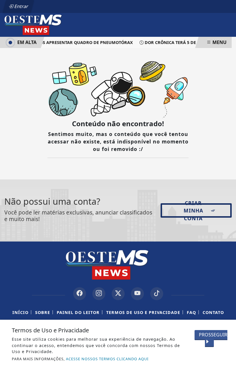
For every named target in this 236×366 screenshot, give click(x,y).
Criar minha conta (193, 210)
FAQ (191, 312)
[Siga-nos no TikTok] (156, 293)
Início (20, 312)
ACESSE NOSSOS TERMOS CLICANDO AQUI (107, 358)
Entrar (20, 6)
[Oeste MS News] (40, 24)
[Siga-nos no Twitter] (118, 293)
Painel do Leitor (78, 312)
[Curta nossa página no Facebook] (79, 293)
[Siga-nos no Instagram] (98, 293)
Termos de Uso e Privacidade (143, 312)
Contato (213, 312)
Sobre (42, 312)
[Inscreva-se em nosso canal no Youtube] (137, 293)
